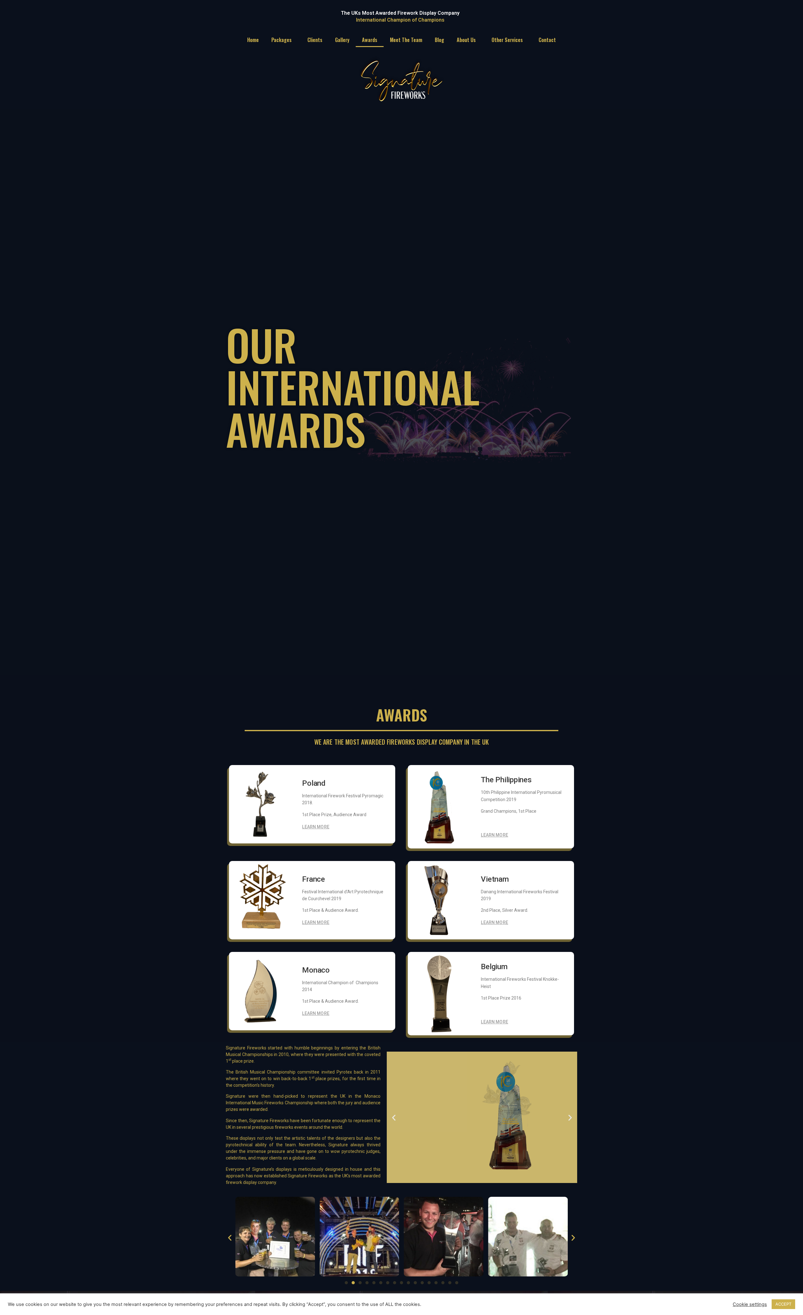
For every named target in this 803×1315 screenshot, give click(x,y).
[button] (394, 1117)
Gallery (342, 40)
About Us (466, 40)
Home (253, 40)
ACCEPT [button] (783, 1304)
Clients (314, 40)
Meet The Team (406, 40)
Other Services (507, 40)
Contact (547, 40)
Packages (281, 40)
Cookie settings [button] (750, 1304)
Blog (439, 40)
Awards (369, 40)
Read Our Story (430, 1122)
